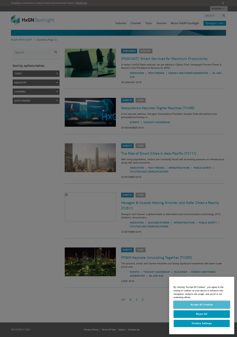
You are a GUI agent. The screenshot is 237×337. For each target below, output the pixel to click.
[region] (201, 305)
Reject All (202, 314)
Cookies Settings (202, 323)
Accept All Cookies (202, 304)
